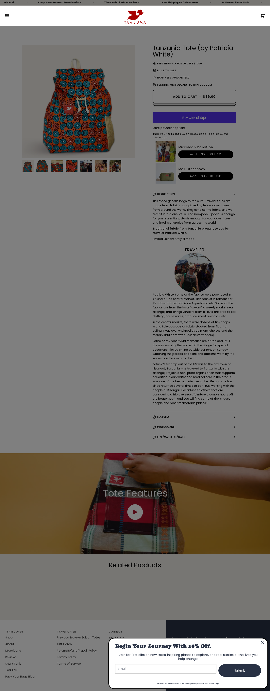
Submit (239, 670)
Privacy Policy (196, 683)
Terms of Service (209, 683)
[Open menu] (11, 16)
